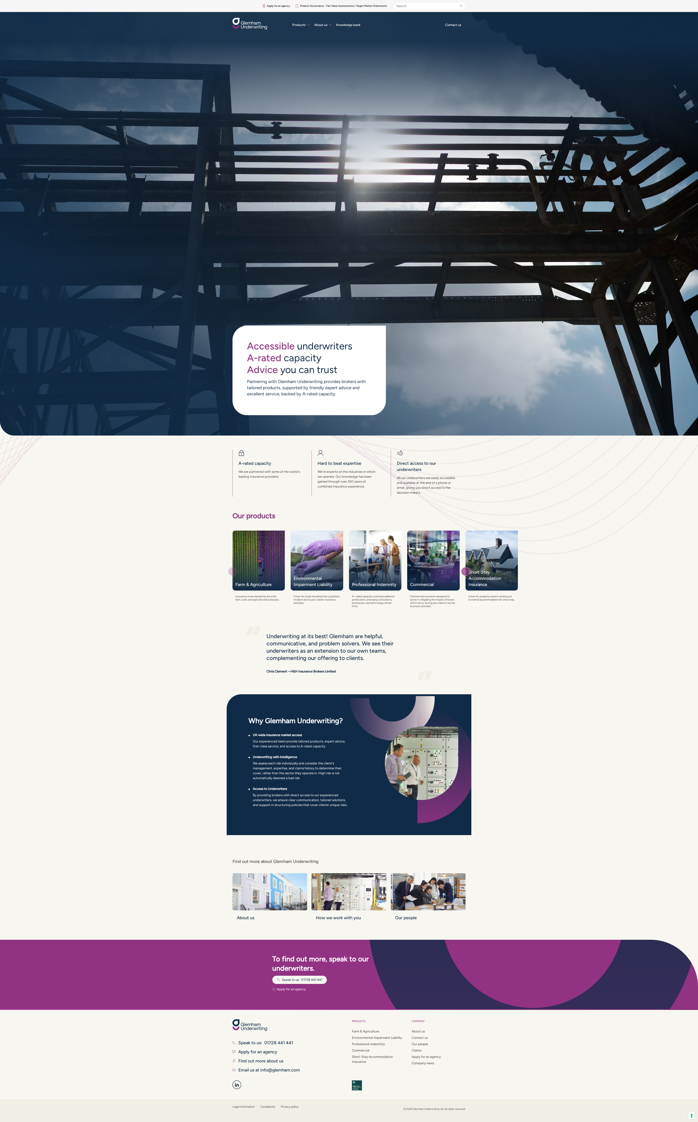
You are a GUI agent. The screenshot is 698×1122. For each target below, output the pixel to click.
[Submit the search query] (461, 6)
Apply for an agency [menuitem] (426, 1057)
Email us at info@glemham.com (269, 1070)
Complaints (268, 1106)
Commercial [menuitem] (360, 1050)
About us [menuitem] (320, 25)
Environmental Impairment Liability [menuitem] (377, 1038)
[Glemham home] (259, 23)
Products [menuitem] (299, 25)
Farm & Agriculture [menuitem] (365, 1031)
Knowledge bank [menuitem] (348, 25)
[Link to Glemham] (236, 1084)
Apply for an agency (278, 5)
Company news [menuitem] (423, 1063)
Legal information (243, 1106)
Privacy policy (289, 1106)
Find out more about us (260, 1060)
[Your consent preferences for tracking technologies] (691, 1115)
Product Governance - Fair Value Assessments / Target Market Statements (343, 5)
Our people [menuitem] (420, 1044)
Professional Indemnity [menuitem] (368, 1044)
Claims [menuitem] (416, 1050)
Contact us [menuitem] (453, 25)
